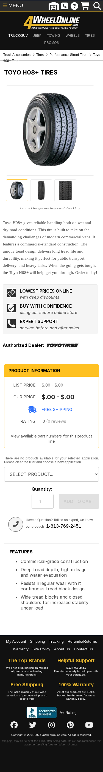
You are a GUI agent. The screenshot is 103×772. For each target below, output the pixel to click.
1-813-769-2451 (63, 526)
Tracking (56, 641)
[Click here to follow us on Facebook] (14, 725)
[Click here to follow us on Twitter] (32, 725)
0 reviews (57, 421)
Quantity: (42, 489)
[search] (97, 5)
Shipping (37, 641)
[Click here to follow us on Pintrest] (70, 725)
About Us (62, 649)
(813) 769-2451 (76, 667)
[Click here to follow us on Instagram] (51, 725)
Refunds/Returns (82, 641)
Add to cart (78, 501)
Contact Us (83, 649)
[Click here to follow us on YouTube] (89, 725)
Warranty (21, 649)
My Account (16, 641)
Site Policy (41, 649)
